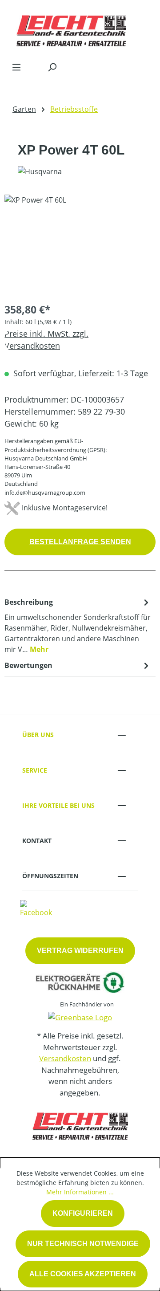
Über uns (38, 734)
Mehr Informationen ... (80, 1192)
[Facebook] (36, 908)
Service (34, 770)
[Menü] (16, 66)
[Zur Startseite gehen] (71, 28)
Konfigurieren (82, 1213)
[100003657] (80, 245)
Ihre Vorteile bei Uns (58, 805)
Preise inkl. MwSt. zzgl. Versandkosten (46, 339)
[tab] (77, 625)
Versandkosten (65, 1058)
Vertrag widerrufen (80, 950)
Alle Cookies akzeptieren (82, 1274)
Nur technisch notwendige (83, 1243)
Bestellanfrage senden (80, 542)
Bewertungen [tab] (28, 665)
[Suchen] (52, 66)
